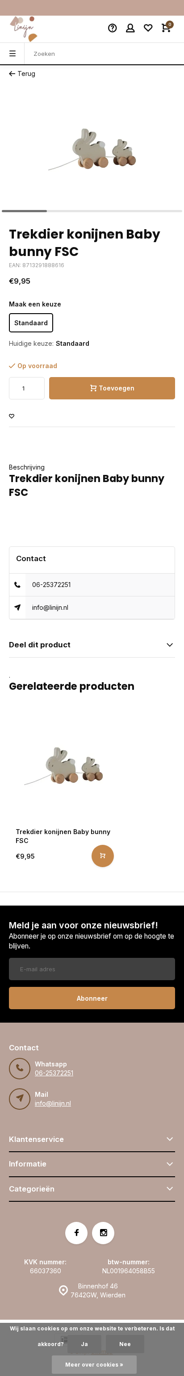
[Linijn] (35, 29)
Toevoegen (116, 388)
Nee (125, 1344)
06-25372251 (51, 584)
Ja (84, 1344)
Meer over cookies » (94, 1364)
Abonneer (92, 998)
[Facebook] (76, 1233)
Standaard (31, 323)
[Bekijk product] (103, 856)
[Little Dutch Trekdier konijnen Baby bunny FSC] (63, 766)
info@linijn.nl (50, 607)
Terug (26, 73)
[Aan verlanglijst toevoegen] (11, 416)
